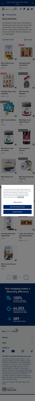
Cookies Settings (17, 202)
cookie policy (21, 197)
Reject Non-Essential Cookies (17, 207)
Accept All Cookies (17, 211)
